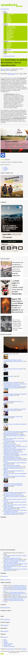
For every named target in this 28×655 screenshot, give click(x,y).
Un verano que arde (8, 376)
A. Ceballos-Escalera (12, 27)
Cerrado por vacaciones (9, 445)
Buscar (5, 50)
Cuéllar (8, 46)
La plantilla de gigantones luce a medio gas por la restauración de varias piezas (15, 513)
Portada (5, 641)
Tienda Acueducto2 (8, 643)
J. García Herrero (11, 30)
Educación (9, 21)
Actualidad (7, 69)
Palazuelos (9, 45)
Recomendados (10, 52)
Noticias (5, 13)
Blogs (5, 639)
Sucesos (5, 23)
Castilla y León (10, 14)
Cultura (8, 15)
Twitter (5, 170)
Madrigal (9, 38)
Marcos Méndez (10, 33)
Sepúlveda (9, 48)
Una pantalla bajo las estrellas (10, 382)
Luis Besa (9, 34)
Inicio (5, 11)
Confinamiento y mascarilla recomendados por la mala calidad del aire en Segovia (15, 387)
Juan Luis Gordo (10, 40)
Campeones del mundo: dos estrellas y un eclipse (15, 555)
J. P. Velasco (9, 31)
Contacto (6, 642)
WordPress (23, 649)
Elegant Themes (10, 649)
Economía (9, 19)
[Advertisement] (14, 533)
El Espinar (9, 42)
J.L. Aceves (9, 29)
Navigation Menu (5, 9)
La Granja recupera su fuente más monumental (15, 424)
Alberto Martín (10, 36)
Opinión (5, 25)
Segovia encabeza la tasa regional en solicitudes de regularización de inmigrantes (15, 432)
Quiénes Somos (7, 645)
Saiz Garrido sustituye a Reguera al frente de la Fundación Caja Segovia (15, 493)
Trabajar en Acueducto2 (9, 646)
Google (5, 167)
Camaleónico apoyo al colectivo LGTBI (13, 496)
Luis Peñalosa (10, 37)
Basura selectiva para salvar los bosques (13, 368)
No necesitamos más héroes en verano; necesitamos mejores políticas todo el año (13, 360)
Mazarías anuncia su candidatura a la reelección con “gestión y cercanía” (15, 409)
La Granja (9, 44)
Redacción (11, 74)
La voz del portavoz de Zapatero (11, 466)
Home (2, 69)
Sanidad (8, 22)
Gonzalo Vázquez (11, 26)
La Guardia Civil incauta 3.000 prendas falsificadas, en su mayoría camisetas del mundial (13, 485)
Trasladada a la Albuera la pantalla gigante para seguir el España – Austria (15, 449)
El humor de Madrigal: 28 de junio (12, 458)
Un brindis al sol (7, 353)
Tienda (5, 53)
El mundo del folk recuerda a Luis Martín (13, 435)
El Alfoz (9, 17)
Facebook (6, 168)
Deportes (9, 18)
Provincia (6, 41)
